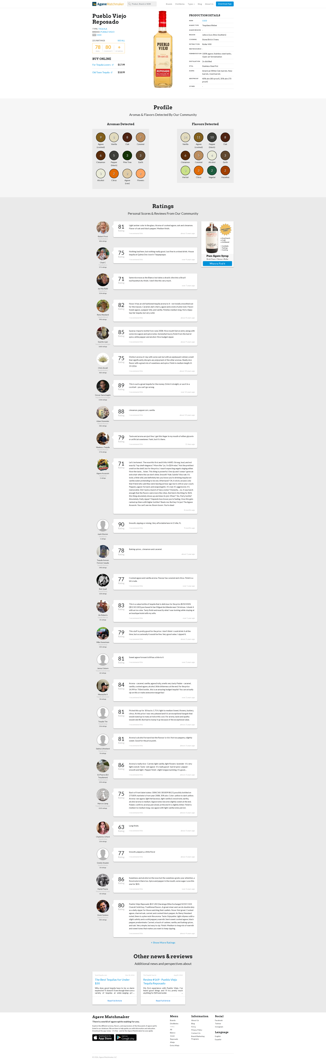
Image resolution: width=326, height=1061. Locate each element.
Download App (225, 4)
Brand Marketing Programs (198, 1037)
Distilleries (180, 4)
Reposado (174, 1039)
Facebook (219, 1020)
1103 (99, 35)
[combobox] (142, 4)
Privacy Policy (196, 1030)
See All (121, 40)
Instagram (219, 1027)
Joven (172, 1036)
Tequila (102, 29)
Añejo (172, 1042)
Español (218, 1039)
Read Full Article (114, 1000)
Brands (169, 4)
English (218, 1036)
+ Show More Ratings (163, 942)
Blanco (172, 1033)
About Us (209, 4)
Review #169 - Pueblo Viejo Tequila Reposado (160, 981)
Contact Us (195, 1033)
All (171, 1029)
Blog (200, 4)
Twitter (218, 1023)
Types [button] (190, 4)
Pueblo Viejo (107, 32)
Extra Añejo (174, 1045)
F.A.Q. (193, 1027)
